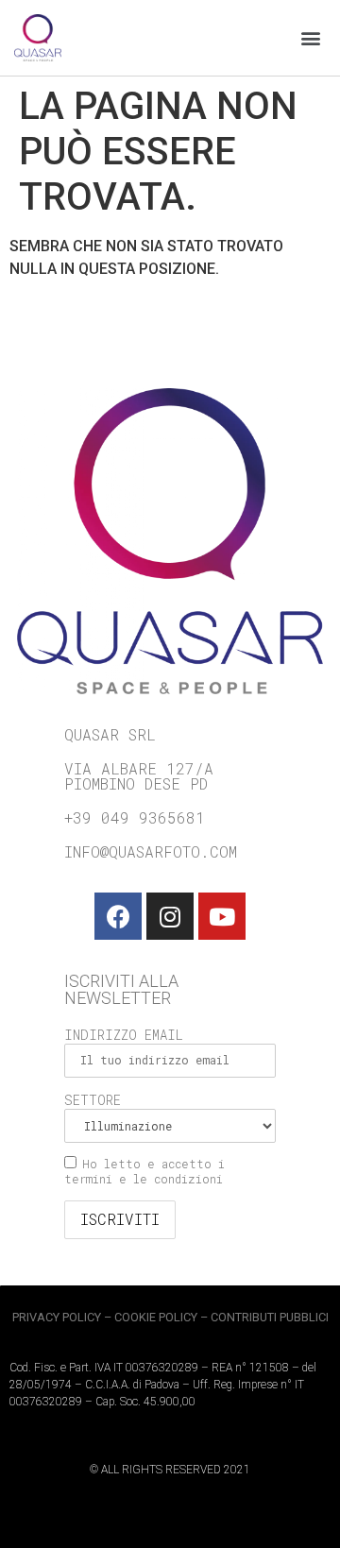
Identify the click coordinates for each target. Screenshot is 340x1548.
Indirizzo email (123, 1035)
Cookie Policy (155, 1317)
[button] (310, 38)
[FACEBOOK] (118, 916)
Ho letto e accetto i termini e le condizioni (144, 1171)
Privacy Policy (56, 1317)
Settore (92, 1100)
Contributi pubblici (270, 1317)
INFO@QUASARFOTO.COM (150, 851)
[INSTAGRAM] (170, 916)
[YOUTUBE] (222, 916)
